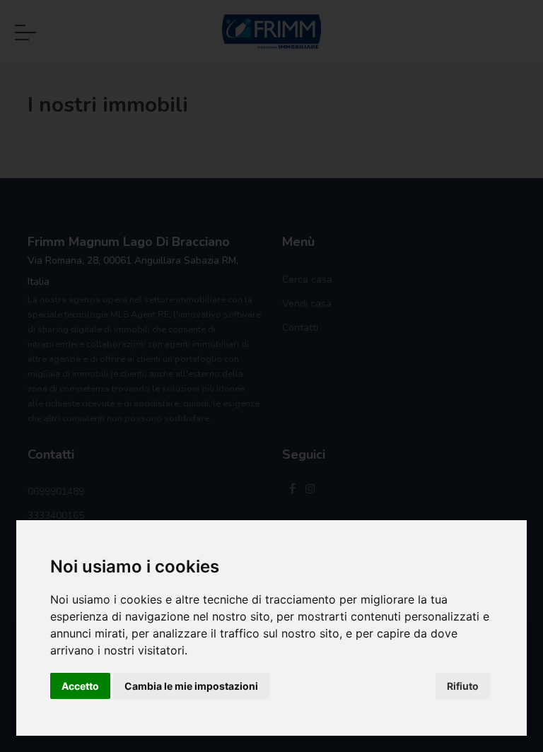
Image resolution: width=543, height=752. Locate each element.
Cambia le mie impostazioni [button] (191, 686)
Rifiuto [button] (463, 686)
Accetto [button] (80, 686)
